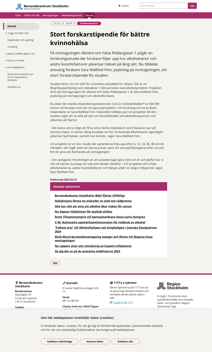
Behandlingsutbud (72, 15)
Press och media (15, 60)
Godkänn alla (125, 341)
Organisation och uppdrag (20, 39)
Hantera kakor (94, 341)
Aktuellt (11, 26)
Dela (56, 262)
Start (18, 15)
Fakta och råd (31, 15)
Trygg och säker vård (18, 33)
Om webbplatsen (16, 67)
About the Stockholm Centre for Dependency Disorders (20, 77)
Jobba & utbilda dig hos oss (21, 53)
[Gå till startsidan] (42, 6)
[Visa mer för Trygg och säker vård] (5, 33)
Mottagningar (50, 15)
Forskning (12, 46)
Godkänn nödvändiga (59, 341)
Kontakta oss (14, 86)
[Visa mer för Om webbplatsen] (5, 67)
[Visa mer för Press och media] (5, 60)
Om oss (89, 15)
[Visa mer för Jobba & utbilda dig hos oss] (5, 53)
